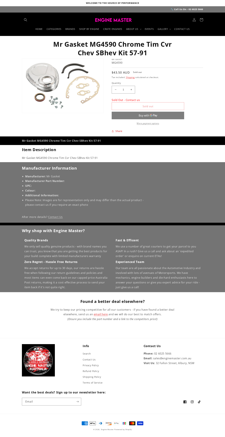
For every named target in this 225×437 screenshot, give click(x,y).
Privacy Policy (91, 365)
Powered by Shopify (123, 429)
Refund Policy (91, 371)
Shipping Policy (92, 376)
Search (87, 353)
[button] (25, 19)
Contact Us (55, 217)
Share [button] (118, 131)
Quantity (116, 82)
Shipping (130, 77)
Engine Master (107, 429)
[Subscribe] (77, 401)
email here (101, 314)
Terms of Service (93, 382)
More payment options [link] (148, 123)
